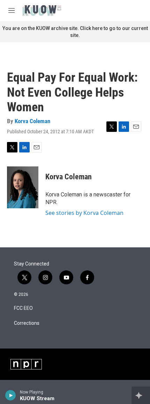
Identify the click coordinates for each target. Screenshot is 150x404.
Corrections (26, 323)
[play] (10, 395)
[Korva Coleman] (22, 187)
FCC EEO (23, 308)
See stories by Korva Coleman (84, 213)
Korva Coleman (32, 121)
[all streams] (141, 395)
